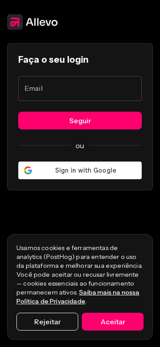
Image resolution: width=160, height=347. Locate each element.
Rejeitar (47, 321)
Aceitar (112, 321)
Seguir (80, 120)
